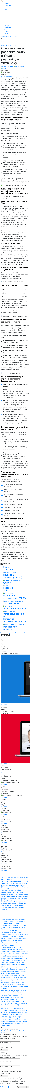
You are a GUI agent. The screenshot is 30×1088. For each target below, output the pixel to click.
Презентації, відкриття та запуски (11, 995)
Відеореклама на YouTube (14, 896)
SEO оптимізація (14, 1018)
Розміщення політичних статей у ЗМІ (12, 962)
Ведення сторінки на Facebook (18, 934)
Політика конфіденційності (8, 1087)
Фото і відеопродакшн (15, 889)
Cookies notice (5, 1031)
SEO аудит (23, 1020)
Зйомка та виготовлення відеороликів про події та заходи (13, 975)
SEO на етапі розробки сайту (10, 1021)
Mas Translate (17, 890)
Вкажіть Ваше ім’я (5, 1042)
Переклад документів (7, 1010)
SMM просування (20, 931)
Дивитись (4, 704)
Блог (5, 7)
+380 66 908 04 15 (7, 879)
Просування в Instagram (8, 936)
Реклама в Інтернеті (16, 881)
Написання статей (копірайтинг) (16, 1005)
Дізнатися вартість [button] (21, 633)
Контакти (7, 11)
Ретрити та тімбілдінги (18, 994)
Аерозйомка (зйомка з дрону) (10, 982)
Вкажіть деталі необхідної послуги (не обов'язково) (10, 1072)
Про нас (6, 9)
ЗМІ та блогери (10, 887)
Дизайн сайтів (15, 925)
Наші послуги (5, 881)
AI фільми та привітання (8, 986)
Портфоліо (7, 5)
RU (2, 42)
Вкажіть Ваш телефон (6, 1047)
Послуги (6, 3)
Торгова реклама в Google (9, 894)
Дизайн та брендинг (7, 902)
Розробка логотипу (18, 905)
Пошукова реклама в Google (15, 892)
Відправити (4, 1050)
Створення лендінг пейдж (19, 919)
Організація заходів (7, 890)
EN (4, 42)
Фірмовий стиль (6, 907)
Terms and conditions (16, 1031)
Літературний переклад (14, 1014)
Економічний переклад (14, 1012)
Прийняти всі (21, 1087)
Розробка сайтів (18, 883)
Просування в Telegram (14, 938)
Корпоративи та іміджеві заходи (11, 997)
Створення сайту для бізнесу (10, 921)
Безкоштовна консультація (9, 36)
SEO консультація (14, 1020)
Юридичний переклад (16, 1008)
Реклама (4, 892)
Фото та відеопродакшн (8, 968)
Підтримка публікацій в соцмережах (12, 1007)
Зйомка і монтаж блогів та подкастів (12, 981)
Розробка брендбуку (11, 903)
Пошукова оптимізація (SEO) (10, 1016)
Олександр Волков (7, 76)
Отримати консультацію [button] (7, 633)
